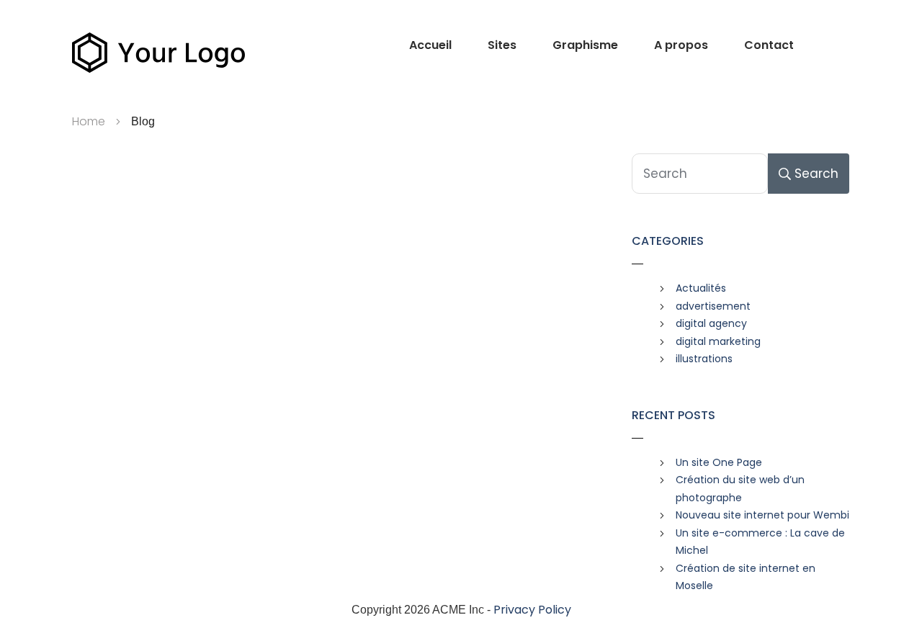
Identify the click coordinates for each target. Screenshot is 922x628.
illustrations (704, 358)
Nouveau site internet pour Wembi (762, 515)
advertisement (713, 306)
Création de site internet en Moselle (745, 577)
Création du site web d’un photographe (740, 488)
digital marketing (718, 341)
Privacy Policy (532, 609)
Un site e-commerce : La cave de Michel (760, 542)
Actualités (701, 288)
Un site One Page (719, 462)
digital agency (711, 323)
